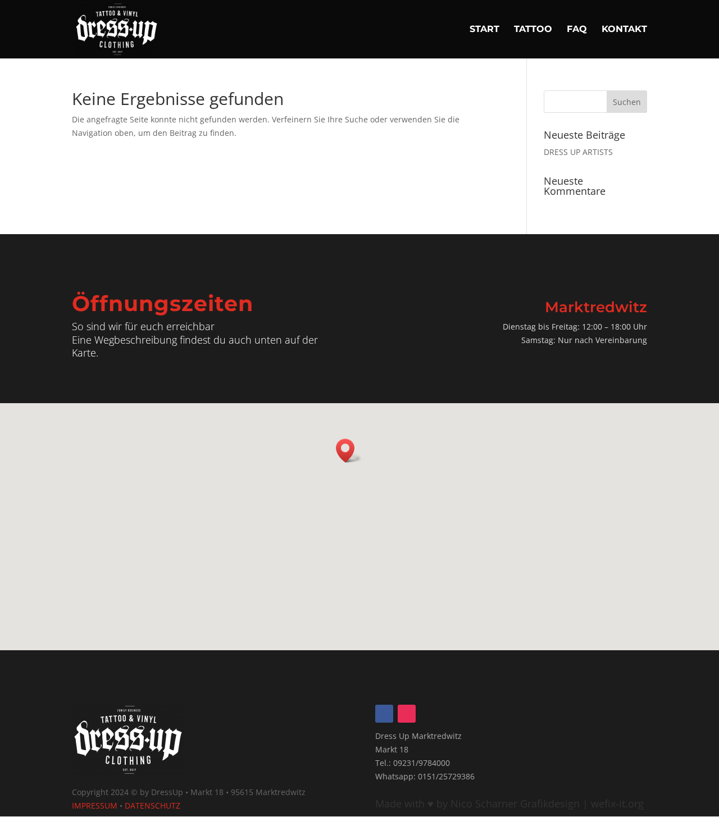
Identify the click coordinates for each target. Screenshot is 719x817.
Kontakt (624, 29)
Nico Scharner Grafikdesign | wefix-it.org (546, 803)
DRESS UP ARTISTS (578, 152)
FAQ (577, 29)
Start (484, 29)
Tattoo (533, 29)
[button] (349, 451)
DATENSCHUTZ (152, 805)
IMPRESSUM (94, 805)
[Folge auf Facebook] (384, 714)
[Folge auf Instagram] (407, 714)
